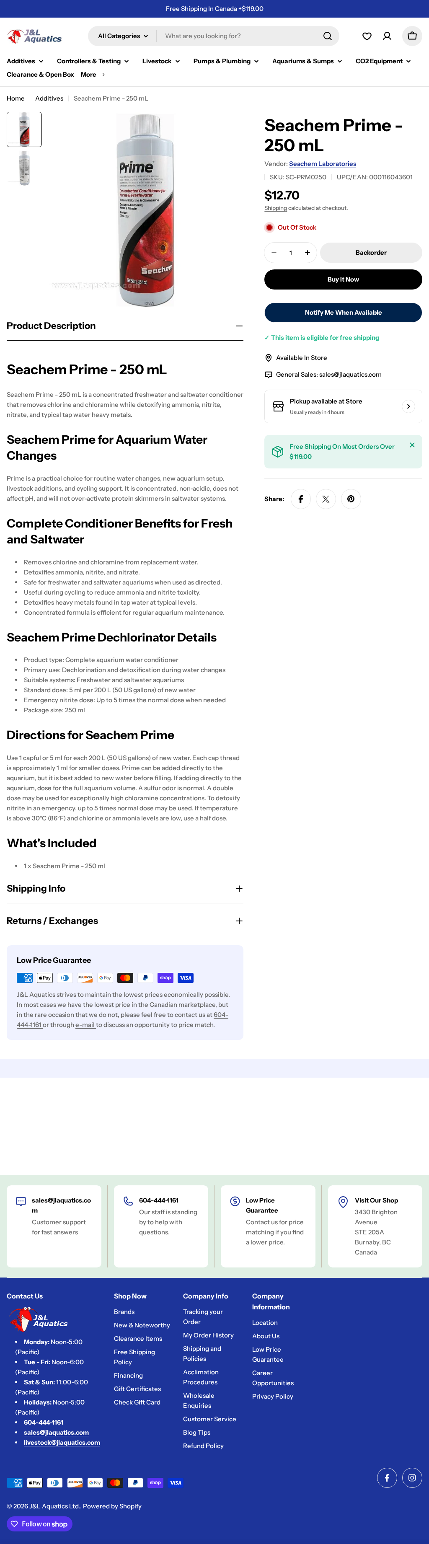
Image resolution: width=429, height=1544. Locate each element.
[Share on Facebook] (301, 499)
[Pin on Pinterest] (351, 499)
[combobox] (213, 36)
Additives (49, 98)
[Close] (412, 445)
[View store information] (408, 406)
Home (16, 98)
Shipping (275, 207)
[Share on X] (326, 499)
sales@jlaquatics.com (350, 374)
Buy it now (343, 279)
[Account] (367, 36)
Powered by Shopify (112, 1506)
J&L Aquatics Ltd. (54, 1506)
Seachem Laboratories (322, 164)
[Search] (328, 36)
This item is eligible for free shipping (321, 337)
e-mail (85, 1025)
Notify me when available (343, 312)
